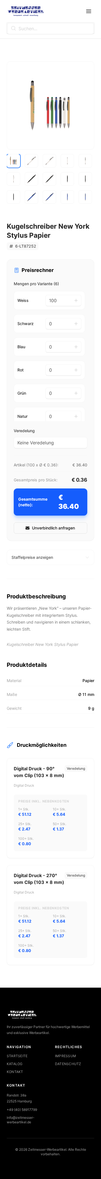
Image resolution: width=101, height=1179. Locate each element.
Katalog (15, 1064)
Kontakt (15, 1072)
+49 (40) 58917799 (22, 1109)
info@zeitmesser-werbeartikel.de (21, 1119)
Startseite (17, 1056)
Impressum (65, 1056)
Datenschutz (68, 1064)
